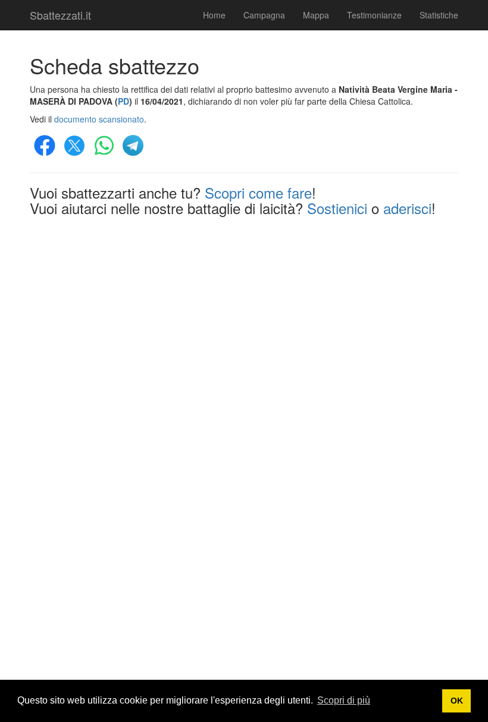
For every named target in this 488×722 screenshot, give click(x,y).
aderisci (407, 207)
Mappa (316, 15)
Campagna (264, 15)
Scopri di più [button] (343, 700)
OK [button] (457, 700)
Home (214, 15)
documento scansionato (99, 119)
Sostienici (337, 207)
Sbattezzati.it (60, 15)
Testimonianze (374, 15)
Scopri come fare (258, 192)
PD (123, 101)
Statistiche (439, 15)
